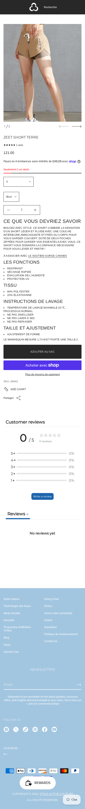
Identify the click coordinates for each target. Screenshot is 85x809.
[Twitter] (16, 729)
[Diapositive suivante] (77, 126)
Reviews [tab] (17, 513)
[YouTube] (54, 729)
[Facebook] (44, 729)
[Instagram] (6, 729)
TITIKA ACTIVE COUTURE (56, 793)
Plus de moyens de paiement (42, 374)
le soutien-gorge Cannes (47, 255)
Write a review (42, 496)
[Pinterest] (35, 729)
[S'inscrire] (78, 684)
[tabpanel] (42, 552)
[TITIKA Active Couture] (33, 7)
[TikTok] (25, 729)
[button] (50, 7)
